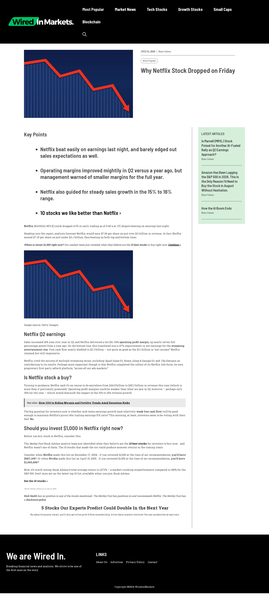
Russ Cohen (164, 51)
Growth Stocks (190, 9)
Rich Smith (30, 496)
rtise (120, 562)
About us (101, 562)
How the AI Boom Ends (216, 208)
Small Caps (223, 9)
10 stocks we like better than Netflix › (80, 212)
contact (152, 562)
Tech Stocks (157, 9)
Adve (113, 562)
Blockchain (92, 21)
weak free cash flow (148, 411)
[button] (84, 34)
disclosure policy (36, 499)
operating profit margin (134, 342)
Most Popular (93, 9)
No (31, 419)
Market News (125, 9)
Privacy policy (135, 562)
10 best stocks (138, 443)
